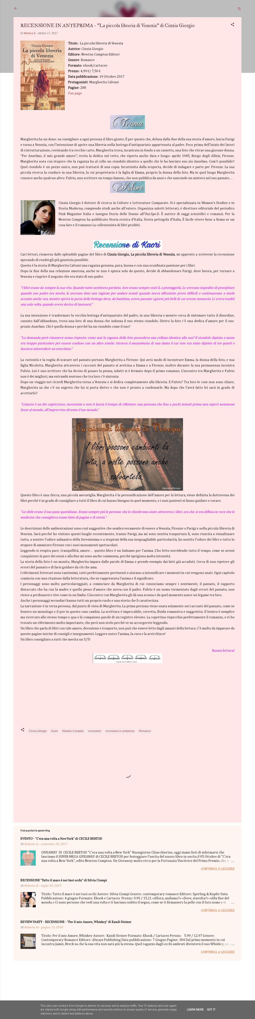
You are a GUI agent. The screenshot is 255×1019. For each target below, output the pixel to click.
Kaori (54, 731)
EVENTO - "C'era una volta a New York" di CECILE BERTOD (61, 839)
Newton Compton (73, 731)
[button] (232, 25)
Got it (211, 1009)
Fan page (75, 93)
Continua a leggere (218, 869)
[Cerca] (239, 9)
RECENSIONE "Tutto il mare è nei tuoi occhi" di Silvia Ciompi (63, 880)
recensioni (94, 731)
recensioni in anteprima (120, 731)
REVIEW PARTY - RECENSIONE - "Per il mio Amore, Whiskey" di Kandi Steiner (75, 922)
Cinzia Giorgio (38, 731)
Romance (145, 731)
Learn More (195, 1009)
